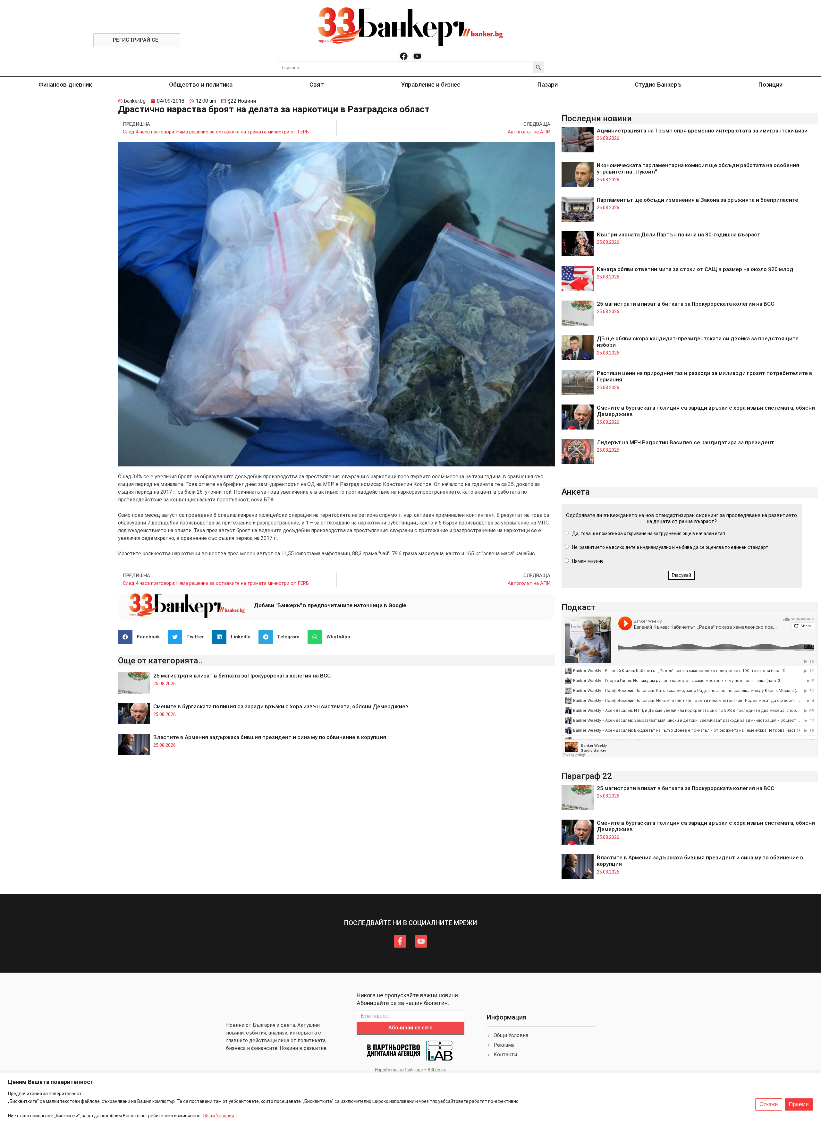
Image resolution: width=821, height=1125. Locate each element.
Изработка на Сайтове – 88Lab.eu (410, 1069)
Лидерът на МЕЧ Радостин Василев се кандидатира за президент (685, 442)
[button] (141, 637)
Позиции (770, 84)
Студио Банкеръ (658, 84)
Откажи (768, 1104)
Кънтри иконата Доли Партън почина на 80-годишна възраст (678, 234)
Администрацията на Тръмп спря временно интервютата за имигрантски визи (702, 130)
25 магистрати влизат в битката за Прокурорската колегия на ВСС (242, 675)
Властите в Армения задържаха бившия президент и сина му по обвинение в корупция (269, 737)
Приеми (799, 1104)
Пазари (547, 84)
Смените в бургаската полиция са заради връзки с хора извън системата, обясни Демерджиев (281, 706)
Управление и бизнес (431, 84)
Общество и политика (201, 84)
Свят (316, 84)
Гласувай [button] (681, 575)
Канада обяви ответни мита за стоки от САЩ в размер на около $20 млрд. (696, 269)
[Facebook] (403, 56)
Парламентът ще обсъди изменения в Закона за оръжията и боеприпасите (697, 200)
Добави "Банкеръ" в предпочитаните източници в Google (330, 605)
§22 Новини (241, 101)
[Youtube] (417, 56)
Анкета (576, 492)
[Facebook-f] (400, 941)
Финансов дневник (65, 84)
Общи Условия (218, 1115)
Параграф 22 (587, 776)
